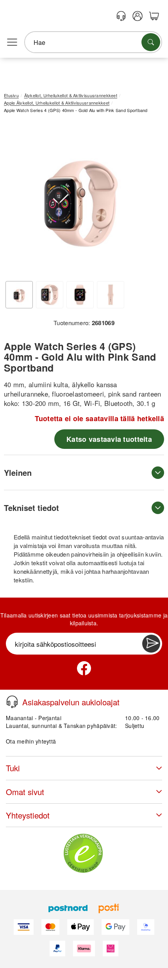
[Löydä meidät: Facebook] (84, 668)
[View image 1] (19, 294)
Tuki (13, 768)
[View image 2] (49, 294)
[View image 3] (80, 294)
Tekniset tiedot (31, 507)
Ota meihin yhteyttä (31, 741)
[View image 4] (110, 294)
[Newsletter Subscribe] (151, 644)
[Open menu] (12, 42)
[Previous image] (15, 200)
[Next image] (146, 200)
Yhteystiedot (28, 815)
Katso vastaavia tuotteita (109, 439)
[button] (81, 198)
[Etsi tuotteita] (150, 42)
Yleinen (18, 472)
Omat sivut (25, 791)
